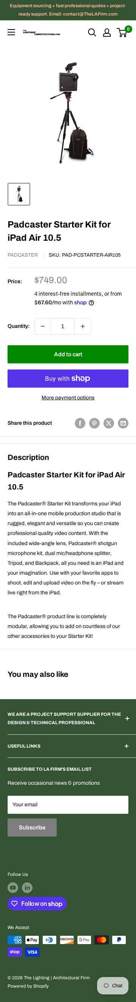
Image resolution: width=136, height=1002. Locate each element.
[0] (122, 32)
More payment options (68, 397)
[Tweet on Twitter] (109, 423)
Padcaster (23, 255)
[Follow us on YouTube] (13, 887)
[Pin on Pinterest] (94, 423)
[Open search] (92, 32)
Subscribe (32, 827)
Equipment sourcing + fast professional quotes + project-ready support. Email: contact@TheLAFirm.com (68, 10)
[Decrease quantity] (43, 326)
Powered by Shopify (28, 986)
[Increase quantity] (83, 326)
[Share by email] (123, 423)
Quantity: (19, 326)
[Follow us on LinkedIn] (27, 887)
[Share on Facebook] (80, 423)
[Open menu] (11, 32)
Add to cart (68, 354)
